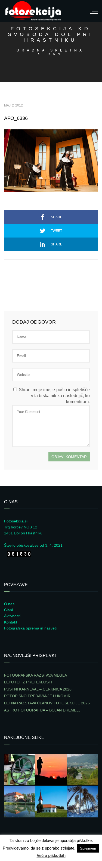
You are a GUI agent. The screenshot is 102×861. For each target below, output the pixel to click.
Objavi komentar (69, 457)
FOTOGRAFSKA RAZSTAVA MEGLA (35, 675)
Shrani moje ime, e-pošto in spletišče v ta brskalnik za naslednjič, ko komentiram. (54, 395)
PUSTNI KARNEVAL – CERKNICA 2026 (38, 689)
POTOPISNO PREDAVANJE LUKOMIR (37, 696)
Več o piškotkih (51, 855)
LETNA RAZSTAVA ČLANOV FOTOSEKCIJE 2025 (47, 703)
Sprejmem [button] (88, 848)
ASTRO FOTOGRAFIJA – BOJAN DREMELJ (42, 710)
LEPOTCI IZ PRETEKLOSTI (28, 682)
